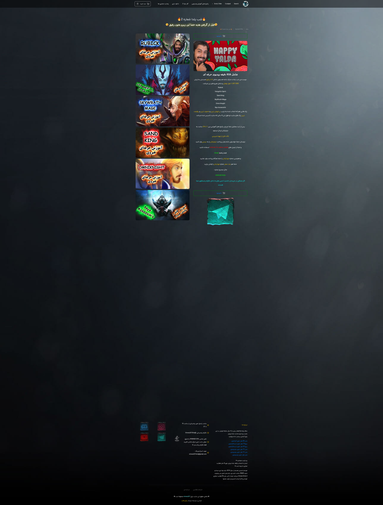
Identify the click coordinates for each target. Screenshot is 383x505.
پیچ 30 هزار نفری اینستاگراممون (237, 447)
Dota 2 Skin (218, 4)
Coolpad (228, 4)
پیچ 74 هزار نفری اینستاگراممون (237, 444)
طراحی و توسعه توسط (191, 501)
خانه (247, 29)
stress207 (187, 497)
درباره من (187, 490)
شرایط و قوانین (197, 490)
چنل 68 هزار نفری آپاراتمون (239, 441)
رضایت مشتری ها (163, 4)
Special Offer (239, 29)
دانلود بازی (175, 4)
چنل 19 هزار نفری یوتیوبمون (238, 449)
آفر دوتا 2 (185, 4)
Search (236, 4)
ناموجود (219, 36)
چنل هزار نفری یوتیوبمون (239, 455)
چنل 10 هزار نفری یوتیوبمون (238, 452)
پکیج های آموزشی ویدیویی (200, 4)
